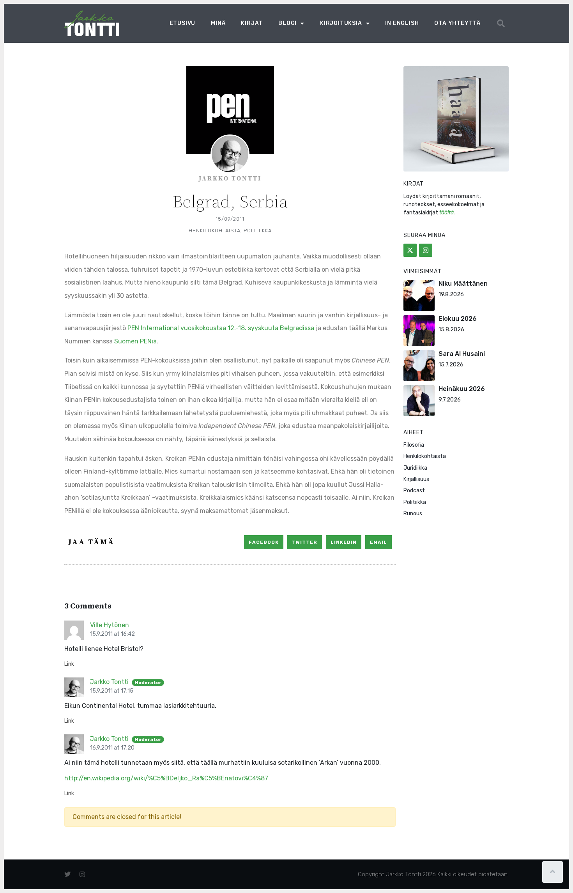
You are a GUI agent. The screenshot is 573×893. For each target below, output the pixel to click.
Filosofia (413, 445)
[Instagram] (425, 250)
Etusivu (183, 23)
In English (402, 23)
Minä (218, 23)
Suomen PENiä (135, 341)
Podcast (414, 490)
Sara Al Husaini (462, 353)
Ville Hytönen (109, 625)
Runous (412, 513)
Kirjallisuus (416, 479)
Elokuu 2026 (458, 318)
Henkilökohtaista (215, 230)
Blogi (287, 23)
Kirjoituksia (341, 23)
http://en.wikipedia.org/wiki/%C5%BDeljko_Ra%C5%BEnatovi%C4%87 (166, 778)
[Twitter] (410, 250)
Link (69, 664)
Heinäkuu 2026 (462, 389)
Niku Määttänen (463, 283)
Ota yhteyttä (457, 23)
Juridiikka (415, 468)
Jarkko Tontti (109, 682)
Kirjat (252, 23)
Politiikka (258, 230)
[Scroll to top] (552, 872)
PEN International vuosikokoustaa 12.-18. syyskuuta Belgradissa (220, 328)
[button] (501, 23)
